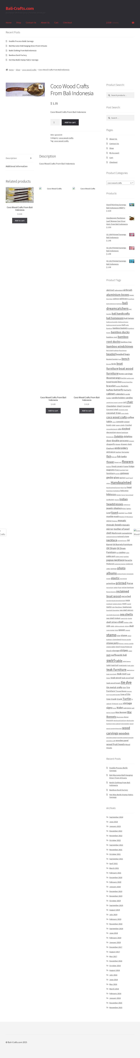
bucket (118, 386)
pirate (108, 579)
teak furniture (116, 669)
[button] (41, 87)
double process (120, 440)
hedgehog (116, 491)
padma (122, 552)
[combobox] (120, 183)
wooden (124, 733)
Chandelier (111, 406)
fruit (127, 470)
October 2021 (115, 854)
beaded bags (123, 354)
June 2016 (113, 979)
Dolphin (118, 436)
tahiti (108, 665)
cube (119, 429)
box (120, 381)
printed (121, 583)
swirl (110, 660)
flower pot (117, 462)
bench (125, 359)
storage (115, 650)
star (118, 635)
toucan (129, 691)
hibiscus (111, 494)
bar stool (109, 350)
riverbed (109, 604)
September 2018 (116, 928)
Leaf (108, 512)
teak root (121, 673)
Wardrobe (120, 717)
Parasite (128, 560)
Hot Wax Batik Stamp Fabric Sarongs (23, 60)
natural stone (123, 536)
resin (127, 600)
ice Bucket (110, 500)
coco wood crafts (29, 69)
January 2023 (115, 826)
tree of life (125, 694)
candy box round (112, 402)
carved (120, 402)
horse (123, 495)
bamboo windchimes (119, 346)
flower (110, 462)
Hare (122, 488)
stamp (111, 634)
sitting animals (119, 626)
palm (127, 553)
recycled (126, 596)
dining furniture (122, 432)
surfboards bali (119, 655)
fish (108, 456)
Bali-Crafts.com (20, 8)
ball (123, 325)
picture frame (121, 574)
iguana (117, 500)
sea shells (126, 614)
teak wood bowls (113, 683)
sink (108, 626)
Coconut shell (112, 409)
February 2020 (115, 882)
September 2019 (116, 905)
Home (8, 22)
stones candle (128, 643)
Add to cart (70, 122)
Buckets (124, 386)
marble (109, 516)
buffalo (109, 389)
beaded (111, 354)
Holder (118, 495)
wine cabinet (116, 724)
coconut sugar (123, 410)
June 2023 (113, 822)
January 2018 (115, 942)
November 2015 (115, 1007)
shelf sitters (112, 622)
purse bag (109, 587)
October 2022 (115, 840)
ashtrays (123, 298)
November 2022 (115, 835)
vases (120, 704)
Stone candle (126, 639)
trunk (119, 699)
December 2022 (115, 831)
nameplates (127, 533)
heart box (109, 491)
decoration (111, 432)
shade (130, 618)
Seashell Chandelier (112, 610)
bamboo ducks (120, 332)
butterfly (119, 389)
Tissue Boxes (121, 691)
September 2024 (116, 817)
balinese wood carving (113, 325)
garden (117, 474)
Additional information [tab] (16, 166)
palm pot (110, 556)
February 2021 (115, 873)
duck (130, 444)
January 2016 (115, 998)
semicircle (124, 618)
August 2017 (114, 952)
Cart (56, 22)
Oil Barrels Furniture (122, 544)
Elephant (110, 448)
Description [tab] (11, 158)
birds (113, 364)
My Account (114, 153)
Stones (121, 643)
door (108, 440)
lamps (128, 508)
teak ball (114, 665)
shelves (126, 622)
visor (114, 708)
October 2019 (115, 900)
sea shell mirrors (126, 610)
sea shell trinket (113, 618)
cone (114, 422)
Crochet (128, 425)
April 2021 (113, 863)
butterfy (127, 390)
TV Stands (115, 704)
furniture (110, 473)
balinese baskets (112, 322)
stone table (110, 647)
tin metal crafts (114, 687)
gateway (124, 473)
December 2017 (115, 947)
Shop (18, 22)
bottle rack (130, 378)
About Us (45, 22)
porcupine (123, 579)
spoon (121, 629)
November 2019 (115, 896)
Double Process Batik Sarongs (21, 41)
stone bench (117, 639)
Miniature (129, 517)
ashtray (116, 299)
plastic (115, 578)
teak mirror (130, 670)
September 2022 (116, 845)
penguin (114, 569)
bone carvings (125, 373)
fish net (114, 457)
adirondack (119, 290)
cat (124, 402)
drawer (117, 444)
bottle (123, 378)
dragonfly (110, 444)
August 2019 (114, 910)
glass (116, 477)
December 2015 (115, 1003)
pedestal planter (120, 564)
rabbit (115, 587)
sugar (130, 651)
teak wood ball (128, 678)
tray (107, 694)
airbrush (127, 290)
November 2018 (115, 924)
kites (124, 508)
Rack (119, 587)
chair (129, 402)
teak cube (130, 665)
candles (129, 397)
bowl (108, 381)
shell (120, 622)
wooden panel (122, 740)
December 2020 (115, 877)
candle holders (118, 397)
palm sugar (119, 556)
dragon (131, 441)
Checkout (67, 22)
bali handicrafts (121, 313)
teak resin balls (111, 674)
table (118, 661)
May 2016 (113, 984)
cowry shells (120, 425)
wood (131, 724)
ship (130, 622)
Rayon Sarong (111, 592)
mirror (109, 521)
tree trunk (111, 699)
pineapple (129, 574)
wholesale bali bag (119, 720)
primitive (110, 583)
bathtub (116, 350)
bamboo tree (126, 342)
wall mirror (127, 708)
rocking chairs (117, 604)
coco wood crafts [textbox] (119, 183)
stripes (124, 650)
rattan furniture (128, 587)
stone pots (112, 643)
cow (113, 425)
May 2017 (113, 956)
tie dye (126, 682)
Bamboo (109, 328)
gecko (109, 477)
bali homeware (115, 318)
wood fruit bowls (115, 744)
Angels (131, 295)
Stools (109, 651)
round (129, 604)
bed (119, 359)
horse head (129, 495)
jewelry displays (114, 508)
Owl (117, 553)
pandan (126, 556)
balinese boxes (123, 322)
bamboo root (111, 337)
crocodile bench (111, 429)
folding (108, 467)
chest (119, 406)
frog (117, 470)
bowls (114, 381)
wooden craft (110, 741)
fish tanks (122, 456)
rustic (109, 607)
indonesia (126, 505)
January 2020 (115, 886)
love (126, 513)
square (127, 630)
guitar (122, 477)
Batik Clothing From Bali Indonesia (22, 50)
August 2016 (114, 970)
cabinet (110, 393)
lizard (114, 512)
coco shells (125, 413)
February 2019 (115, 919)
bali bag (119, 304)
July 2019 (113, 914)
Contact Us (31, 22)
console (119, 421)
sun (108, 655)
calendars (120, 394)
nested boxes (122, 540)
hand (127, 478)
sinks (112, 626)
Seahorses (127, 607)
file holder (125, 452)
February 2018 (115, 938)
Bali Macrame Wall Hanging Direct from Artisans (28, 46)
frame (125, 466)
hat (125, 488)
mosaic (122, 520)
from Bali (122, 470)
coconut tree (113, 413)
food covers (117, 466)
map (130, 513)
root (124, 603)
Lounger (121, 513)
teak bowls (123, 665)
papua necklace (115, 560)
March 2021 (114, 868)
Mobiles (114, 521)
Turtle (126, 699)
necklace (111, 540)
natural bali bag (111, 537)
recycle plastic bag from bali (115, 600)
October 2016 (115, 965)
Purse (130, 583)
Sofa (116, 630)
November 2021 (115, 849)
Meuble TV (122, 517)
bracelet (111, 385)
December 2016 (115, 961)
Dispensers (110, 437)
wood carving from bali (114, 728)
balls (127, 325)
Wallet (120, 707)
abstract (110, 290)
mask (116, 516)
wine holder (125, 724)
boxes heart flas (127, 382)
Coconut (126, 406)
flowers (127, 461)
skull (131, 626)
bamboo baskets (120, 328)
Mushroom (116, 533)
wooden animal (111, 737)
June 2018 (113, 933)
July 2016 (113, 975)
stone (124, 635)
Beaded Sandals (112, 359)
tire (124, 687)
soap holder (110, 630)
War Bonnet (121, 712)
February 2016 (115, 993)
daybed (126, 428)
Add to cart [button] (19, 220)
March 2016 (114, 989)
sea (113, 607)
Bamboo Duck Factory (18, 55)
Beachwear (123, 350)
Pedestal (110, 563)
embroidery (121, 448)
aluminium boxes (117, 294)
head (129, 487)
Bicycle (108, 364)
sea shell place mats (113, 615)
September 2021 (116, 859)
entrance (110, 452)
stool (118, 647)
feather (118, 452)
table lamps (127, 661)
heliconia (124, 490)
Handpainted (121, 482)
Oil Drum (111, 548)
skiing (127, 626)
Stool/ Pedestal (126, 647)
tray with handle (114, 694)
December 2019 (115, 891)
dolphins (128, 436)
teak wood (116, 677)
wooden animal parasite (125, 737)
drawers (124, 444)
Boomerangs (113, 377)
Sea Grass (118, 607)
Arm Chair (109, 299)
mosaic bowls (114, 524)
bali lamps (129, 318)
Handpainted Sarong (113, 488)
